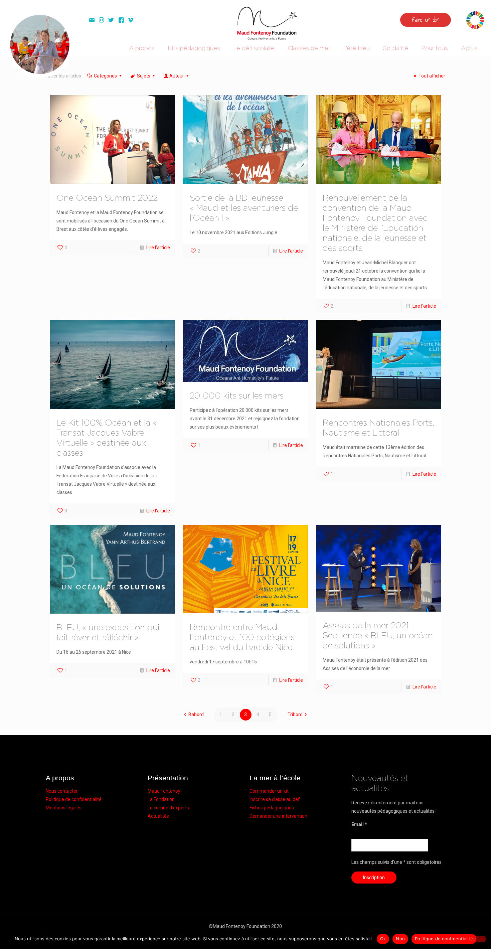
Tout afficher (432, 75)
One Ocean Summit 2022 (107, 198)
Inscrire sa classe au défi (275, 799)
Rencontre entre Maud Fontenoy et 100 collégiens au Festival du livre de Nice (242, 637)
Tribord (295, 714)
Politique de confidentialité (74, 799)
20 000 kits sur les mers (237, 396)
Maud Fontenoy (164, 791)
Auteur (176, 75)
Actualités (158, 816)
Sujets (143, 75)
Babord (196, 714)
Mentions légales (63, 807)
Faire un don (425, 19)
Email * (359, 824)
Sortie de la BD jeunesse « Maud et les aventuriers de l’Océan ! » (244, 208)
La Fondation (161, 799)
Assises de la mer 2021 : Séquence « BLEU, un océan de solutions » (378, 636)
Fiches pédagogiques (272, 807)
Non (400, 938)
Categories (105, 75)
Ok (383, 938)
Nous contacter (62, 791)
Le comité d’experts (168, 807)
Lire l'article (158, 247)
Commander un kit (269, 791)
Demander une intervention (278, 816)
